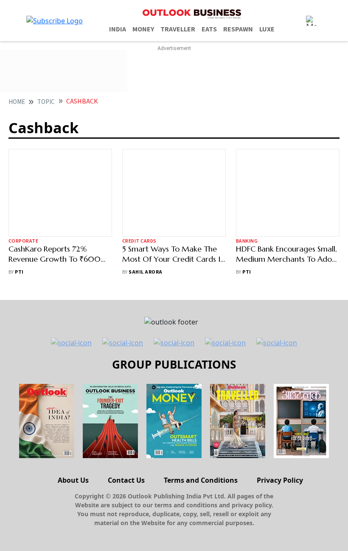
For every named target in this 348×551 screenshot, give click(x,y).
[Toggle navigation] (311, 21)
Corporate (23, 241)
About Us (73, 480)
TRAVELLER (177, 29)
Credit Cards (139, 241)
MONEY (143, 29)
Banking (247, 241)
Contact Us (126, 480)
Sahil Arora (145, 272)
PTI (19, 272)
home (16, 102)
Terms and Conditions (201, 480)
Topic (46, 102)
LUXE (267, 29)
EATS (209, 29)
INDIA (117, 29)
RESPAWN (238, 29)
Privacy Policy (280, 480)
